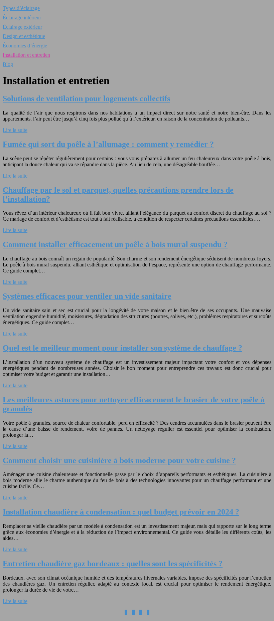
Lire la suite (15, 130)
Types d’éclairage (21, 8)
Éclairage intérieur (22, 17)
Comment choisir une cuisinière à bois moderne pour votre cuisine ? (119, 460)
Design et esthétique (24, 36)
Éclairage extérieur (22, 27)
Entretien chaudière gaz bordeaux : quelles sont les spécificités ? (113, 563)
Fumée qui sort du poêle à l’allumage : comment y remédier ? (108, 144)
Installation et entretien (26, 55)
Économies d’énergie (25, 45)
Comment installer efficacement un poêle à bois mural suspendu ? (115, 244)
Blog (8, 64)
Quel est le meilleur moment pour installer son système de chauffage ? (122, 348)
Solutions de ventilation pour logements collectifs (86, 98)
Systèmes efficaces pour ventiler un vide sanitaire (87, 296)
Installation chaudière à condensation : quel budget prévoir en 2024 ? (121, 511)
